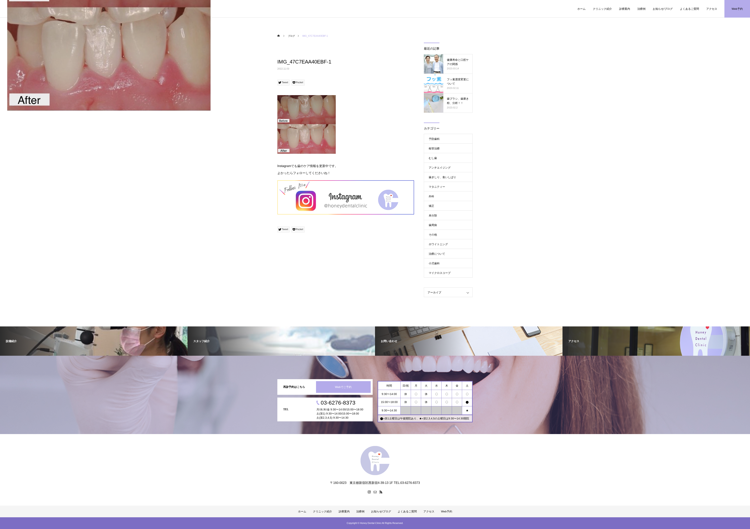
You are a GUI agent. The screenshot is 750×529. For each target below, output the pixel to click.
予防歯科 (434, 138)
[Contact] (375, 492)
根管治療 (434, 148)
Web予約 (737, 8)
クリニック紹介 (602, 8)
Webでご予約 (343, 387)
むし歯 (433, 158)
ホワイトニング (438, 244)
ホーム (581, 8)
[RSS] (381, 492)
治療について (437, 253)
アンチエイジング (440, 167)
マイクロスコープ (440, 272)
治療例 (641, 8)
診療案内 (624, 8)
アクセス (711, 8)
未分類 (433, 215)
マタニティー (437, 186)
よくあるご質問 (689, 8)
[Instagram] (369, 492)
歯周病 (433, 225)
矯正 (431, 205)
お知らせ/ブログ (663, 8)
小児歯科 (434, 263)
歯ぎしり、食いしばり (442, 177)
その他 (433, 234)
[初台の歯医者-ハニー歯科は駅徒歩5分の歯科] (375, 460)
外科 (431, 196)
